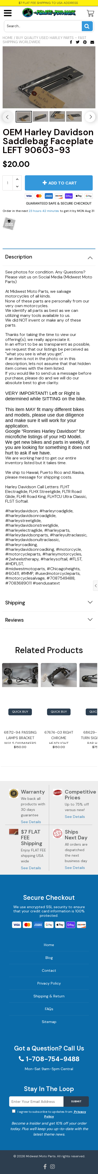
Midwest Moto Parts (41, 1156)
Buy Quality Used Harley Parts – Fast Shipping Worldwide (44, 39)
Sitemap (49, 1021)
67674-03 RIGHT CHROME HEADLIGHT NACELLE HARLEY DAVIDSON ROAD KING (58, 737)
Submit (76, 1101)
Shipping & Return (49, 996)
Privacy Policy (49, 983)
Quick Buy (20, 712)
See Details (31, 821)
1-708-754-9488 (52, 1059)
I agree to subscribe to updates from (51, 1114)
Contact (49, 970)
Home (8, 37)
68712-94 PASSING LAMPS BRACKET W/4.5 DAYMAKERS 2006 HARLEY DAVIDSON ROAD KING (20, 737)
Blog (49, 957)
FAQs (49, 1009)
